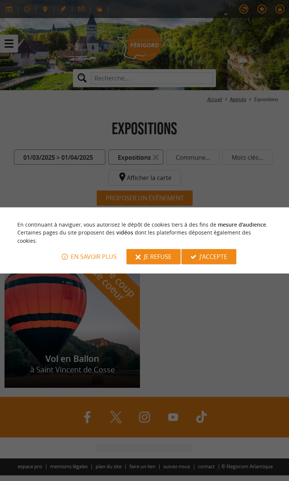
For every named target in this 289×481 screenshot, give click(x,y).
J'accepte (213, 257)
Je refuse (158, 257)
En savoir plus (94, 257)
